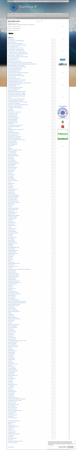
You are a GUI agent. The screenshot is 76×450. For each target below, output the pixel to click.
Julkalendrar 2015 (10, 285)
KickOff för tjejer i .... (11, 382)
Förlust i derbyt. (10, 321)
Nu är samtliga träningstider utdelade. (13, 247)
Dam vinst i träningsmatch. (12, 368)
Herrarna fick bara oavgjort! (12, 343)
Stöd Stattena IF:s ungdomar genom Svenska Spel (15, 441)
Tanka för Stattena (10, 171)
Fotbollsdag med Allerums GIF (12, 384)
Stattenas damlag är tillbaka (12, 141)
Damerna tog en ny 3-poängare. (12, 342)
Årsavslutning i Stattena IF (12, 279)
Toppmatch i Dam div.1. (11, 334)
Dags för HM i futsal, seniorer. (12, 199)
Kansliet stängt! (10, 257)
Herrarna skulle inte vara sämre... (13, 212)
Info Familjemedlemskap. (12, 378)
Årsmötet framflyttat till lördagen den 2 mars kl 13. (15, 81)
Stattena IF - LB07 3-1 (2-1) (12, 403)
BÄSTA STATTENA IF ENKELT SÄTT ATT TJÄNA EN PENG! (16, 65)
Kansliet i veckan (10, 187)
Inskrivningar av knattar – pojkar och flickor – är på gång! (16, 93)
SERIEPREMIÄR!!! (10, 244)
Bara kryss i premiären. (11, 240)
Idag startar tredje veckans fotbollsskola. (14, 318)
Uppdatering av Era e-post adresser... (13, 273)
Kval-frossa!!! (10, 206)
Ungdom (15, 1)
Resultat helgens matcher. (14, 21)
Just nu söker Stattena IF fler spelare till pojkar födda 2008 (16, 94)
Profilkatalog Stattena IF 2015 (12, 350)
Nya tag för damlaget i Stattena (12, 154)
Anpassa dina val (51, 446)
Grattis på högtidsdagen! (11, 295)
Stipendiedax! (10, 148)
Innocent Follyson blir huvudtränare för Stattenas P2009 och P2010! (18, 53)
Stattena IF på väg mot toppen (12, 442)
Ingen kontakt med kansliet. (12, 337)
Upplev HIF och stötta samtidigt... (13, 209)
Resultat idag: (10, 388)
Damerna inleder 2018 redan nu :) (13, 189)
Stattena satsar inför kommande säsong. (14, 420)
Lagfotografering (10, 356)
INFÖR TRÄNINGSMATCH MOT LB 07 (13, 404)
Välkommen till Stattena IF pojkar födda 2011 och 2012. (16, 50)
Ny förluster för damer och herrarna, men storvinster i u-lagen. (17, 301)
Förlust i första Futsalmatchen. (12, 283)
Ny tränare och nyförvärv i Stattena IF (13, 275)
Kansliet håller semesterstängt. (12, 216)
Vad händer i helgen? (11, 254)
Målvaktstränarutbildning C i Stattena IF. (14, 263)
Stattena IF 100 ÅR (10, 110)
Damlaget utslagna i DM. (11, 432)
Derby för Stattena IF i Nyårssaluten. (13, 196)
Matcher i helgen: (10, 256)
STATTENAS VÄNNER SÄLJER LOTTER (13, 71)
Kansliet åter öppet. (11, 314)
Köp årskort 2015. (10, 336)
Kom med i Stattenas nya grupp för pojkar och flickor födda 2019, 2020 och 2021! (20, 62)
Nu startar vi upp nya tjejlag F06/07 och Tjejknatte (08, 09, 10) (17, 302)
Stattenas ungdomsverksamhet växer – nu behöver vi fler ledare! (17, 101)
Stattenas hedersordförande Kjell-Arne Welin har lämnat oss (17, 91)
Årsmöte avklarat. (10, 259)
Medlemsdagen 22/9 (11, 158)
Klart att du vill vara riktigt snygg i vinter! (14, 126)
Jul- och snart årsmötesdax (12, 152)
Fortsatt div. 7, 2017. (11, 205)
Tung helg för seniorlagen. (12, 228)
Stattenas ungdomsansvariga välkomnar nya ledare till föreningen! (18, 56)
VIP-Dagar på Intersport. (11, 358)
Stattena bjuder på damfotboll (12, 167)
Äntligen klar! (10, 423)
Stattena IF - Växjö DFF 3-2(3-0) (12, 407)
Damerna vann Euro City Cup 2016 (13, 266)
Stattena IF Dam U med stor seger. (13, 346)
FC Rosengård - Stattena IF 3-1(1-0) (13, 397)
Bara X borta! (10, 323)
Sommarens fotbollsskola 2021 (12, 120)
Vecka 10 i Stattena (11, 177)
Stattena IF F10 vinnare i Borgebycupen (14, 311)
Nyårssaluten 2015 (10, 416)
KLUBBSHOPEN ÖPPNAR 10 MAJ (13, 122)
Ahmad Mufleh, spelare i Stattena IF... (13, 292)
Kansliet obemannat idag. (12, 288)
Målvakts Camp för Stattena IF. (12, 317)
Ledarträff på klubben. (11, 203)
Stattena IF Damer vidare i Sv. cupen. (13, 305)
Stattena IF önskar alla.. (11, 320)
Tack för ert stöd (10, 439)
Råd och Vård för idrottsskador (12, 142)
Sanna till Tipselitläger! (11, 298)
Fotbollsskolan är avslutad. (12, 218)
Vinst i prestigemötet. (11, 238)
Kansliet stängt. (10, 235)
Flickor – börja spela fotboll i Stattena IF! (14, 88)
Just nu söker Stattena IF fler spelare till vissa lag (15, 125)
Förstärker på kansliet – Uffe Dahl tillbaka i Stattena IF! (16, 49)
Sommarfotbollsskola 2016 (12, 222)
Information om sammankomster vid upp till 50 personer (16, 139)
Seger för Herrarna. (11, 333)
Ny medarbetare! (10, 436)
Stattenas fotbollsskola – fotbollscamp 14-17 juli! (15, 55)
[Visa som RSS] (41, 21)
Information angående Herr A (12, 438)
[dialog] (61, 444)
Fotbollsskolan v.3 (10, 219)
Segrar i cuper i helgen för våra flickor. (13, 276)
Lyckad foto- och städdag (12, 168)
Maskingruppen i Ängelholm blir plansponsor (15, 69)
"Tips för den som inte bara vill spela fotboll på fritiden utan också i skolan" (19, 269)
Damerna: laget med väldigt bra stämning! (14, 106)
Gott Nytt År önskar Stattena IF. (12, 417)
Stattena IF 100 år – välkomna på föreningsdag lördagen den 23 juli (18, 104)
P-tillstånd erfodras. (11, 413)
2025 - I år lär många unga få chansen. (13, 58)
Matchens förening (11, 157)
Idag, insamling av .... (11, 362)
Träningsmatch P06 (11, 387)
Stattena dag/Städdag (11, 352)
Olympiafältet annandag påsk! (12, 369)
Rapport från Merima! (11, 390)
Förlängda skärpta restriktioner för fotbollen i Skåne (15, 129)
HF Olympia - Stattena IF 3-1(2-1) (13, 371)
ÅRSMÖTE (9, 260)
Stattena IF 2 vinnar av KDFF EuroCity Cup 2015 (15, 410)
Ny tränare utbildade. (11, 355)
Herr (22, 1)
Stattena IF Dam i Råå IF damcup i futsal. (14, 202)
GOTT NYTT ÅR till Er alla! (11, 193)
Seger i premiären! (10, 349)
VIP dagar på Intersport (11, 359)
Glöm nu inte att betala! (11, 174)
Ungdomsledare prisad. (11, 330)
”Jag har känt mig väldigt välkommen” (13, 117)
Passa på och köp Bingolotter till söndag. (14, 304)
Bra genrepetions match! (11, 353)
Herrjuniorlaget (10, 267)
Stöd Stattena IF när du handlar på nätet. (14, 433)
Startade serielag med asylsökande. (13, 208)
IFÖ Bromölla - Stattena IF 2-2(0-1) (13, 375)
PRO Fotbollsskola (11, 123)
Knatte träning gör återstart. (12, 308)
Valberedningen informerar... (12, 401)
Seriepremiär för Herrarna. (12, 241)
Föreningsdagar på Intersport (12, 161)
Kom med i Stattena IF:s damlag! (13, 113)
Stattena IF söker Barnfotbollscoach (13, 155)
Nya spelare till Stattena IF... (12, 422)
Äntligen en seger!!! (11, 224)
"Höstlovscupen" (10, 286)
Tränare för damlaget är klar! (12, 151)
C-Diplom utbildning (11, 394)
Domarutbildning (10, 109)
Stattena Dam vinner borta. (12, 339)
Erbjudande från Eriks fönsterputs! (13, 132)
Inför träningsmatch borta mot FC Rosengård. (15, 400)
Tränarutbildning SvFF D (11, 39)
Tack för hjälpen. (10, 381)
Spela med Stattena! (11, 145)
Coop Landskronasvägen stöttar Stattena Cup (15, 68)
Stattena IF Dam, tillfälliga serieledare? (13, 324)
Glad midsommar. (10, 221)
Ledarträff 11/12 (10, 429)
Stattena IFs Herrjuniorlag (12, 272)
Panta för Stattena (10, 186)
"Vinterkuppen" (10, 289)
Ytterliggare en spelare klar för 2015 (13, 426)
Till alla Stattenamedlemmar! (12, 391)
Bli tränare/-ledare (10, 176)
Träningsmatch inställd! (11, 372)
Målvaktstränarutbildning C (12, 270)
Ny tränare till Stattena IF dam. (12, 225)
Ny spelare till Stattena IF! (11, 406)
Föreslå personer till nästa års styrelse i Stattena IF (15, 87)
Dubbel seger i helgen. (11, 307)
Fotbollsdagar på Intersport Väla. (13, 250)
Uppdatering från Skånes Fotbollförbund (14, 138)
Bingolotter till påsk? (11, 374)
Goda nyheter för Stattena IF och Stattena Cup (15, 74)
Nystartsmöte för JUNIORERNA (12, 90)
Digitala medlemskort (11, 183)
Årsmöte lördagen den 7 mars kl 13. (13, 46)
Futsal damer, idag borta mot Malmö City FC (14, 282)
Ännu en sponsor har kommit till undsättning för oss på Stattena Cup (18, 72)
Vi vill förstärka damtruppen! (12, 85)
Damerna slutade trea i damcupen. (13, 200)
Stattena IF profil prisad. (11, 366)
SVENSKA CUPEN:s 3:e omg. (12, 291)
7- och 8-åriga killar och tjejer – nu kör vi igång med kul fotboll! (17, 52)
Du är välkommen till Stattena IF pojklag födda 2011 (15, 100)
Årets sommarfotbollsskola (12, 164)
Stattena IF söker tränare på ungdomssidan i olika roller (16, 75)
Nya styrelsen (10, 173)
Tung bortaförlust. (10, 234)
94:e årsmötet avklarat (11, 190)
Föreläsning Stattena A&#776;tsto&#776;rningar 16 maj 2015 (17, 340)
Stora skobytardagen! (11, 170)
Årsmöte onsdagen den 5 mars (12, 59)
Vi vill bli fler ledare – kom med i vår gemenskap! (15, 107)
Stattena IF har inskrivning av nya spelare (14, 78)
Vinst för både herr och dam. (12, 237)
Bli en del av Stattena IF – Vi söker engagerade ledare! (16, 40)
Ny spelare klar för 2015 (11, 425)
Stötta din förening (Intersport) (12, 116)
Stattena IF (10, 1)
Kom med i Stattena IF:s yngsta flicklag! (14, 103)
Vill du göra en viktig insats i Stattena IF (14, 133)
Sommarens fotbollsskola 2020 (12, 135)
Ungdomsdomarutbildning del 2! (13, 253)
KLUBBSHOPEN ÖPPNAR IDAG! (12, 119)
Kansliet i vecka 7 (10, 184)
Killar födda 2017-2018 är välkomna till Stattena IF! (15, 43)
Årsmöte (9, 97)
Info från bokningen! (11, 385)
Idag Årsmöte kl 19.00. (11, 192)
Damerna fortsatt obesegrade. (12, 327)
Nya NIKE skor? (10, 365)
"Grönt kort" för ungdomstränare (13, 180)
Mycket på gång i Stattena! (12, 42)
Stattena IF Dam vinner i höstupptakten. (14, 215)
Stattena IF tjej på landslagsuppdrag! (13, 299)
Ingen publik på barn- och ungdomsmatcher (14, 136)
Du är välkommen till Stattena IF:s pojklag (14, 84)
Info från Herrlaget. (11, 435)
